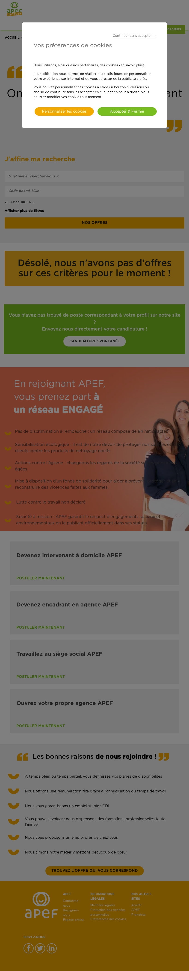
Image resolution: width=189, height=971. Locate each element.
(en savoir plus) (131, 65)
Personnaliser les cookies (64, 111)
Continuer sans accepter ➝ (134, 35)
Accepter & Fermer (127, 111)
